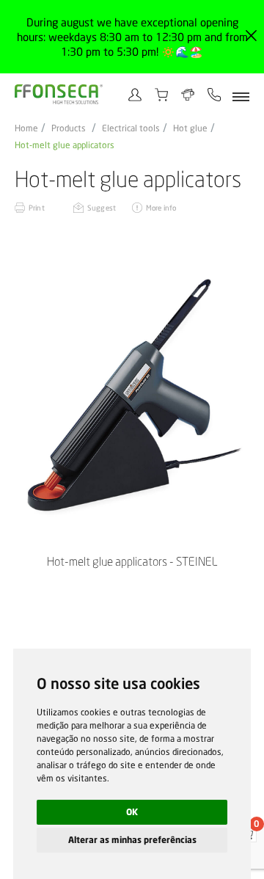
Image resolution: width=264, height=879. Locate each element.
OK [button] (132, 811)
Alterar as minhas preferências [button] (132, 839)
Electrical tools (131, 128)
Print (37, 207)
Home (26, 128)
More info (161, 207)
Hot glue (190, 128)
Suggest (101, 207)
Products (68, 128)
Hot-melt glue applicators (64, 145)
